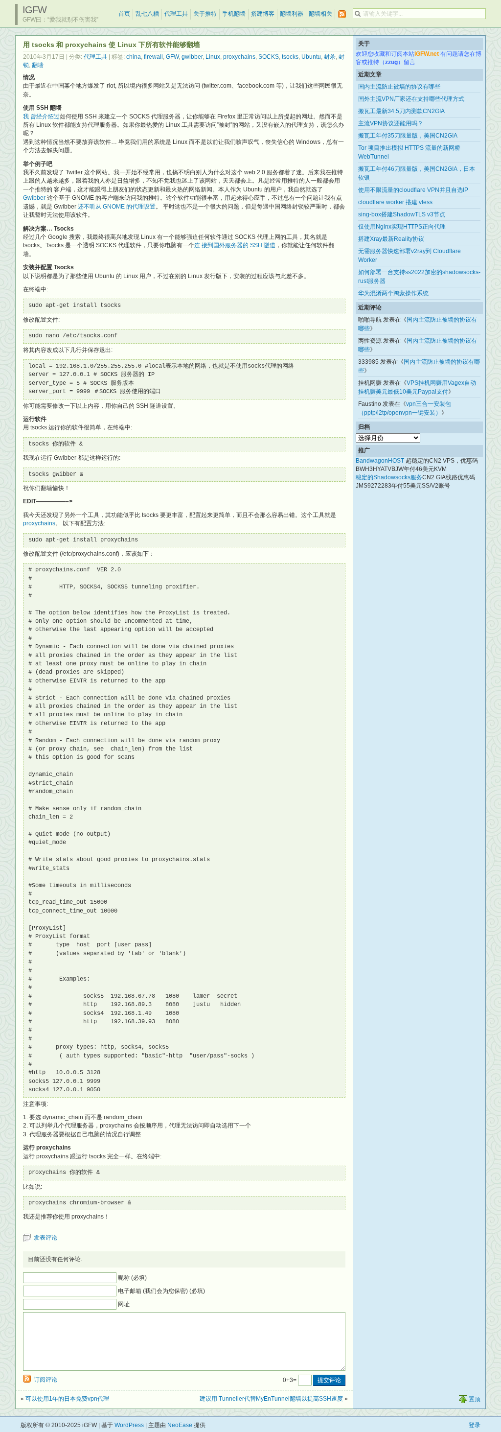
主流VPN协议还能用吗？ (390, 123)
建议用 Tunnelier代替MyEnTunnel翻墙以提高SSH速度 (271, 1398)
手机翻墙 (234, 13)
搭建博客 (262, 13)
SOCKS (268, 56)
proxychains (239, 56)
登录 (474, 1425)
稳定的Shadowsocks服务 (389, 477)
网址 (124, 1304)
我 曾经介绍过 (41, 116)
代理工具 (176, 13)
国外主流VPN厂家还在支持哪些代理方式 (411, 98)
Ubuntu (311, 56)
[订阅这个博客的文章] (342, 14)
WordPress (129, 1425)
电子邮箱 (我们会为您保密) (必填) (161, 1291)
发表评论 (45, 1237)
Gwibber (34, 197)
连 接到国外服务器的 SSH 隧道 (234, 245)
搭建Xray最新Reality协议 (391, 238)
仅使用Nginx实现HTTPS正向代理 (402, 226)
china (133, 56)
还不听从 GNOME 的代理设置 (117, 206)
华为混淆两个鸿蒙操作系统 (393, 293)
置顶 (474, 1399)
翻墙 (38, 65)
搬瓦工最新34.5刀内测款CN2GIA (401, 111)
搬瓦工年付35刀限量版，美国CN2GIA (407, 135)
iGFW (34, 9)
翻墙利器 (291, 13)
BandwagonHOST (380, 460)
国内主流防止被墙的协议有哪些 (399, 86)
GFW (172, 56)
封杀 (330, 56)
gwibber (192, 56)
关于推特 (205, 13)
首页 (124, 13)
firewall (153, 56)
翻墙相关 (320, 13)
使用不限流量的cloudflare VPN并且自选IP (413, 190)
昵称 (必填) (132, 1277)
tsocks (290, 56)
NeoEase (179, 1425)
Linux (212, 56)
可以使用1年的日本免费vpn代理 (67, 1398)
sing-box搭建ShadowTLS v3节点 (401, 214)
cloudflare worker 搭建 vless (395, 202)
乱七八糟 (147, 13)
